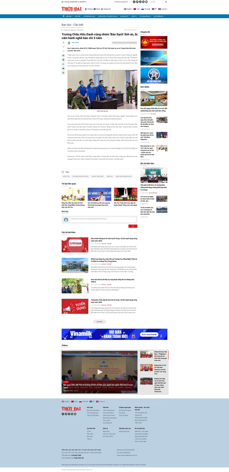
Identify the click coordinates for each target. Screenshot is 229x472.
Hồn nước (90, 434)
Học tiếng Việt (107, 423)
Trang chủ (66, 30)
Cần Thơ (66, 176)
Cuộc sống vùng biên (141, 434)
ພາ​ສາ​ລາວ (164, 9)
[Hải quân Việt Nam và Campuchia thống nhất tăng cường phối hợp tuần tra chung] (154, 175)
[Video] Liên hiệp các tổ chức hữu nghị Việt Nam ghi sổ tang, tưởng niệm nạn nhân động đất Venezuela (160, 385)
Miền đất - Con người (141, 431)
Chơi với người (123, 415)
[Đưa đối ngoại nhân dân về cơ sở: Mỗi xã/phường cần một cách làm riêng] (154, 98)
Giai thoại (122, 413)
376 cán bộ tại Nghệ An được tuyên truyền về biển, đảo (147, 199)
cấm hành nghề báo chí (124, 176)
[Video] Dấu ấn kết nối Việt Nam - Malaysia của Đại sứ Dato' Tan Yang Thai (160, 369)
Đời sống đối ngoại (125, 410)
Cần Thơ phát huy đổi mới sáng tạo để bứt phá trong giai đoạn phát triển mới (99, 205)
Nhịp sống (106, 431)
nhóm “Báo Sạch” (98, 176)
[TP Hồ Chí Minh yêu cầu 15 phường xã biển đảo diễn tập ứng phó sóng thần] (161, 210)
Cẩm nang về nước (109, 415)
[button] (99, 372)
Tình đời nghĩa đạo (141, 413)
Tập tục (89, 439)
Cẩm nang (138, 423)
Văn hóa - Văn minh (109, 434)
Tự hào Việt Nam (108, 413)
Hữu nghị (69, 16)
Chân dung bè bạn (92, 413)
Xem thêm (99, 321)
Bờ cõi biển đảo (158, 16)
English (129, 9)
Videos (98, 9)
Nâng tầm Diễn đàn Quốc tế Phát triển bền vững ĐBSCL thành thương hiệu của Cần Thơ (73, 205)
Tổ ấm (89, 431)
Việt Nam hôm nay (145, 16)
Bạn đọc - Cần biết (72, 24)
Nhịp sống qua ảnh (141, 420)
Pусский (147, 9)
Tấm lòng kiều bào (109, 410)
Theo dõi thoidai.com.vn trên (120, 42)
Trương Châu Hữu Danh (80, 176)
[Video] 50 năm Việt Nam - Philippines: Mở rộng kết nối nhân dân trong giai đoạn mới (160, 356)
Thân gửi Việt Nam (93, 415)
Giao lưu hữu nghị (140, 441)
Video (66, 382)
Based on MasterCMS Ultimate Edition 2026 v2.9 (77, 469)
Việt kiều (77, 16)
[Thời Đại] (72, 9)
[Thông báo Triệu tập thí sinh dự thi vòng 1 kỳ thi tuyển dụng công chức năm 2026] (75, 306)
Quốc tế (133, 16)
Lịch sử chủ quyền (140, 439)
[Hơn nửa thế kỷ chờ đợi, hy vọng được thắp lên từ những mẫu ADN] (75, 285)
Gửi (133, 226)
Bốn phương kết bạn (93, 410)
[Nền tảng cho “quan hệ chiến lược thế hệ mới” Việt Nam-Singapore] (161, 135)
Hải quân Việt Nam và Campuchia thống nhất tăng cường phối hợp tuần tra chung (154, 187)
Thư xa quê (106, 420)
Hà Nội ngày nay (124, 431)
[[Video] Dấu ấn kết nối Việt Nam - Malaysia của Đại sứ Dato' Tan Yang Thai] (146, 367)
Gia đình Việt (124, 16)
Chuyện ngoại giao (89, 16)
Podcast (90, 9)
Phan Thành (75, 42)
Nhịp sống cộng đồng (110, 418)
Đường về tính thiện (141, 418)
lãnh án (110, 176)
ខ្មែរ (156, 9)
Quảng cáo (107, 9)
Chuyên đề (145, 32)
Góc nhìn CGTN (108, 436)
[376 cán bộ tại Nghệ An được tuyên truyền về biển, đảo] (161, 199)
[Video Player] (99, 372)
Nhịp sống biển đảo (141, 436)
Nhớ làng (90, 436)
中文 (138, 9)
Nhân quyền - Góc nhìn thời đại (107, 16)
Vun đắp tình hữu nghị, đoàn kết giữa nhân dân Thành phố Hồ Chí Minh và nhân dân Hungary (147, 122)
